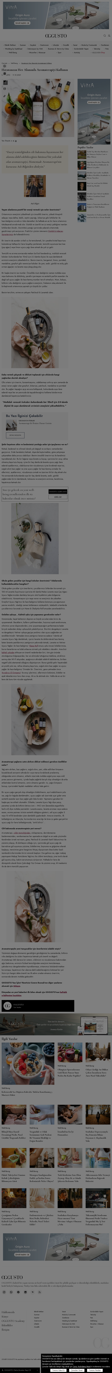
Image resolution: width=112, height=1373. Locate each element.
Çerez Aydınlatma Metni (81, 1366)
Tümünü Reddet (95, 1370)
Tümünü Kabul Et (58, 1370)
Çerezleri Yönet (76, 1370)
